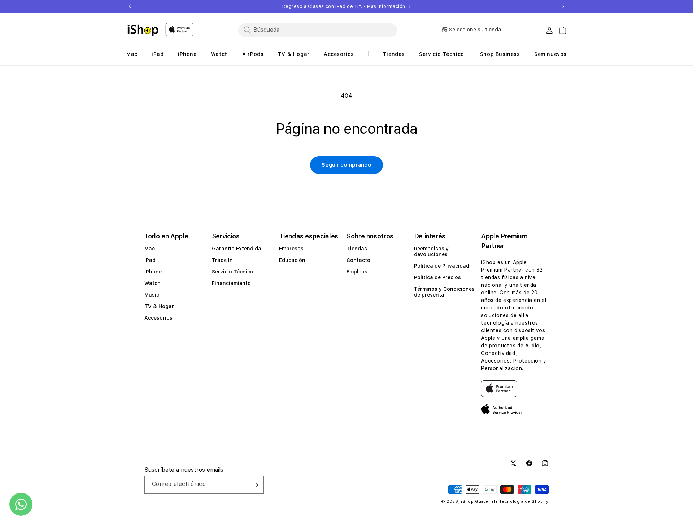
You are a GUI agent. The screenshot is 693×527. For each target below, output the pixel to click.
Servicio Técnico (232, 272)
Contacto (358, 260)
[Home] (143, 30)
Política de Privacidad (441, 266)
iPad (150, 260)
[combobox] (317, 29)
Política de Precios (437, 277)
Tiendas (356, 248)
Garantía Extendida (236, 248)
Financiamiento (231, 283)
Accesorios (158, 318)
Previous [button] (130, 6)
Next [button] (563, 6)
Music (151, 295)
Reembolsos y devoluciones (431, 251)
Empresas (291, 248)
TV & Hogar (159, 306)
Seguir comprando (346, 165)
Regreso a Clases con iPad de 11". (344, 6)
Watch (152, 283)
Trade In (222, 260)
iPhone (153, 272)
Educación (292, 260)
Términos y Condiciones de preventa (444, 292)
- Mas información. (385, 6)
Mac (149, 248)
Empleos (356, 272)
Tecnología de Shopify (524, 501)
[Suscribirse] (255, 485)
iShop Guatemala (479, 501)
